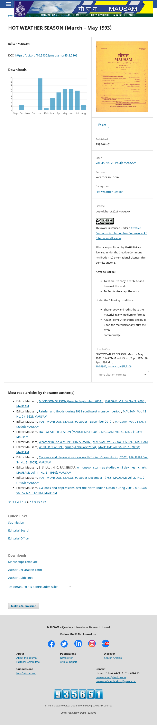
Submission (16, 522)
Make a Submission (23, 606)
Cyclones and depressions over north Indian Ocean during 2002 (83, 457)
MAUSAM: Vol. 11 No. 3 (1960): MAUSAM (43, 472)
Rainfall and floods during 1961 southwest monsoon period (80, 411)
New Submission (26, 673)
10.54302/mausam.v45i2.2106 (113, 366)
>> (45, 502)
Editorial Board (18, 530)
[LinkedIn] (78, 647)
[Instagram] (91, 647)
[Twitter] (64, 647)
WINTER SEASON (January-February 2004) (68, 447)
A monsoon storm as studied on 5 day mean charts (112, 467)
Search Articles (113, 657)
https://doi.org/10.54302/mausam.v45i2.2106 (46, 55)
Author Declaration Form (25, 570)
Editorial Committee (28, 661)
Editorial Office (18, 538)
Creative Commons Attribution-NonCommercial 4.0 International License (121, 233)
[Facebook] (51, 647)
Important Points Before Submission (33, 587)
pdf (103, 125)
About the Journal (26, 657)
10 (38, 502)
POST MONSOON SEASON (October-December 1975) (75, 478)
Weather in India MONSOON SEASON (65, 442)
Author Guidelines (21, 578)
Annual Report (68, 661)
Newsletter (66, 657)
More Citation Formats (112, 374)
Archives (26, 15)
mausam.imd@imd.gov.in (111, 677)
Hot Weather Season (109, 192)
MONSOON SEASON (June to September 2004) (71, 401)
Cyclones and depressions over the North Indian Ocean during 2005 (86, 488)
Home (12, 15)
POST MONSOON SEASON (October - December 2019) (76, 421)
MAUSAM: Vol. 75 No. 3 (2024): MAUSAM (120, 442)
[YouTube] (105, 647)
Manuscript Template (23, 562)
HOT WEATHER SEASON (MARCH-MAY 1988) (69, 432)
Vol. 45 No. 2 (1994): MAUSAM (54, 15)
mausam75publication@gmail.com (116, 681)
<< (9, 502)
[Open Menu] (8, 4)
